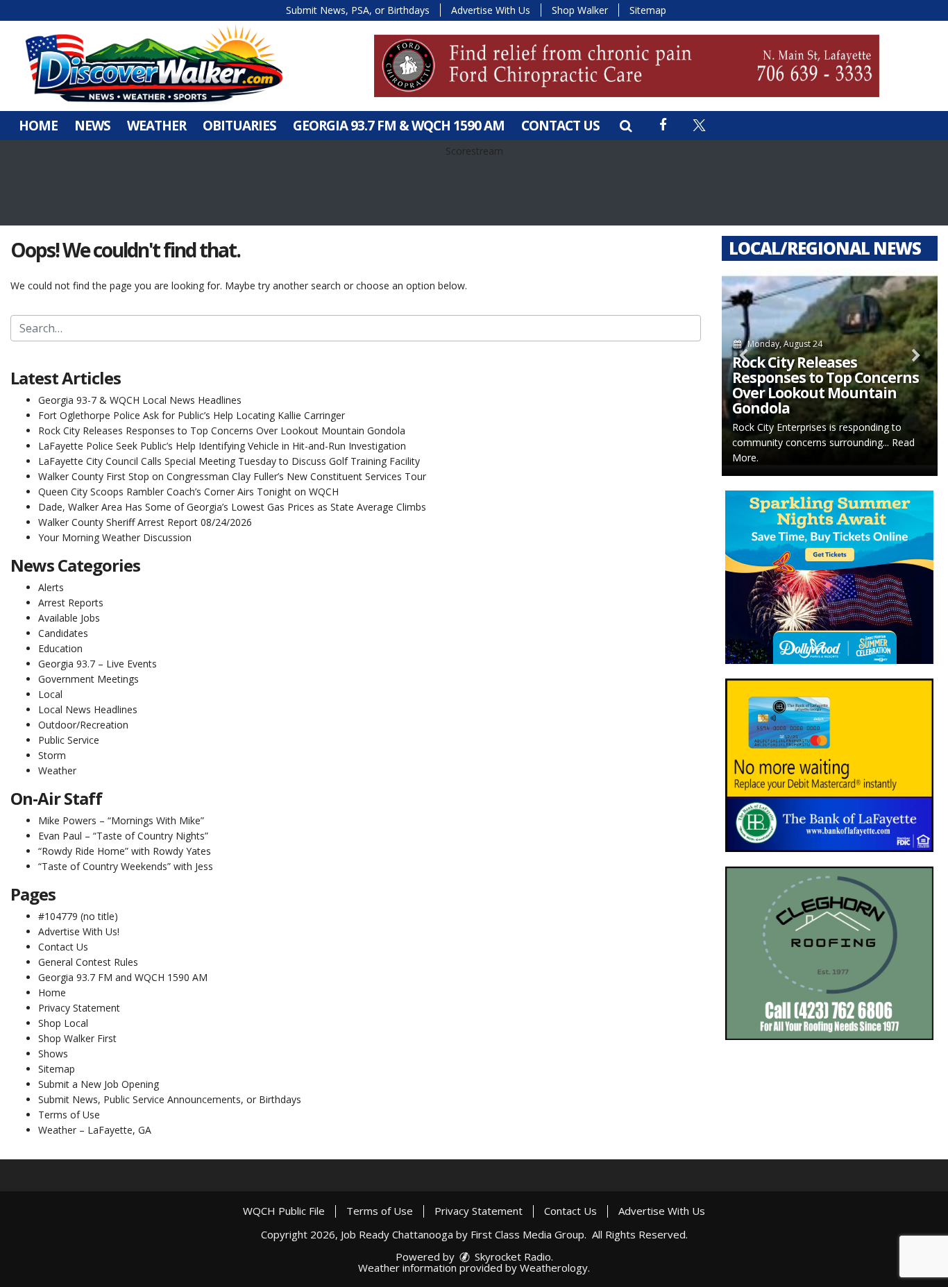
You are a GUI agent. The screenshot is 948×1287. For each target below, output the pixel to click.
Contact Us (560, 126)
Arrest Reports (70, 602)
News (92, 126)
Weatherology (554, 1268)
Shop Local (63, 1023)
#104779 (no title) (78, 916)
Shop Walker (580, 10)
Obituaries (239, 126)
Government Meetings (88, 678)
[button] (625, 126)
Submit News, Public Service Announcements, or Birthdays (169, 1099)
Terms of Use (69, 1114)
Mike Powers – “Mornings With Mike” (121, 820)
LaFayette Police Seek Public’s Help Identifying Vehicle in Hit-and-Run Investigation (222, 445)
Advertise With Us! (78, 931)
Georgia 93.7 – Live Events (97, 663)
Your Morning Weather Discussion (115, 537)
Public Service (68, 740)
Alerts (51, 587)
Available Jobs (69, 617)
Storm (52, 755)
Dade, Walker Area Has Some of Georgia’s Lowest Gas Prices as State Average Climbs (232, 506)
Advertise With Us (490, 10)
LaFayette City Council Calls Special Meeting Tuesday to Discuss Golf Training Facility (229, 461)
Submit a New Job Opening (98, 1084)
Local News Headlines (87, 709)
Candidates (63, 633)
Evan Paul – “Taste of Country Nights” (123, 835)
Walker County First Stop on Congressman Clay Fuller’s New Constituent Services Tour (232, 476)
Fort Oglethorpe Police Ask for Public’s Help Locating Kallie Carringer (191, 415)
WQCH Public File (284, 1211)
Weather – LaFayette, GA (94, 1129)
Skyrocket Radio (511, 1256)
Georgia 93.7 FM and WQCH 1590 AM (123, 977)
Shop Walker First (77, 1038)
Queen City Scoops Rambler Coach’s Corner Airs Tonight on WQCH (188, 491)
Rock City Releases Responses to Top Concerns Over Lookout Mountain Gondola (221, 430)
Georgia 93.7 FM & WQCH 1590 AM (399, 126)
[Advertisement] (626, 66)
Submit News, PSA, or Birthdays (358, 10)
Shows (53, 1053)
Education (60, 648)
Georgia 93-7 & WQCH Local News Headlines (140, 400)
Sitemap (647, 10)
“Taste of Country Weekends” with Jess (125, 866)
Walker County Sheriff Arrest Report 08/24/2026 (145, 522)
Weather (156, 126)
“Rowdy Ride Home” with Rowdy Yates (124, 851)
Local (50, 694)
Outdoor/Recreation (83, 724)
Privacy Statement (79, 1007)
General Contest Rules (88, 962)
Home (38, 126)
